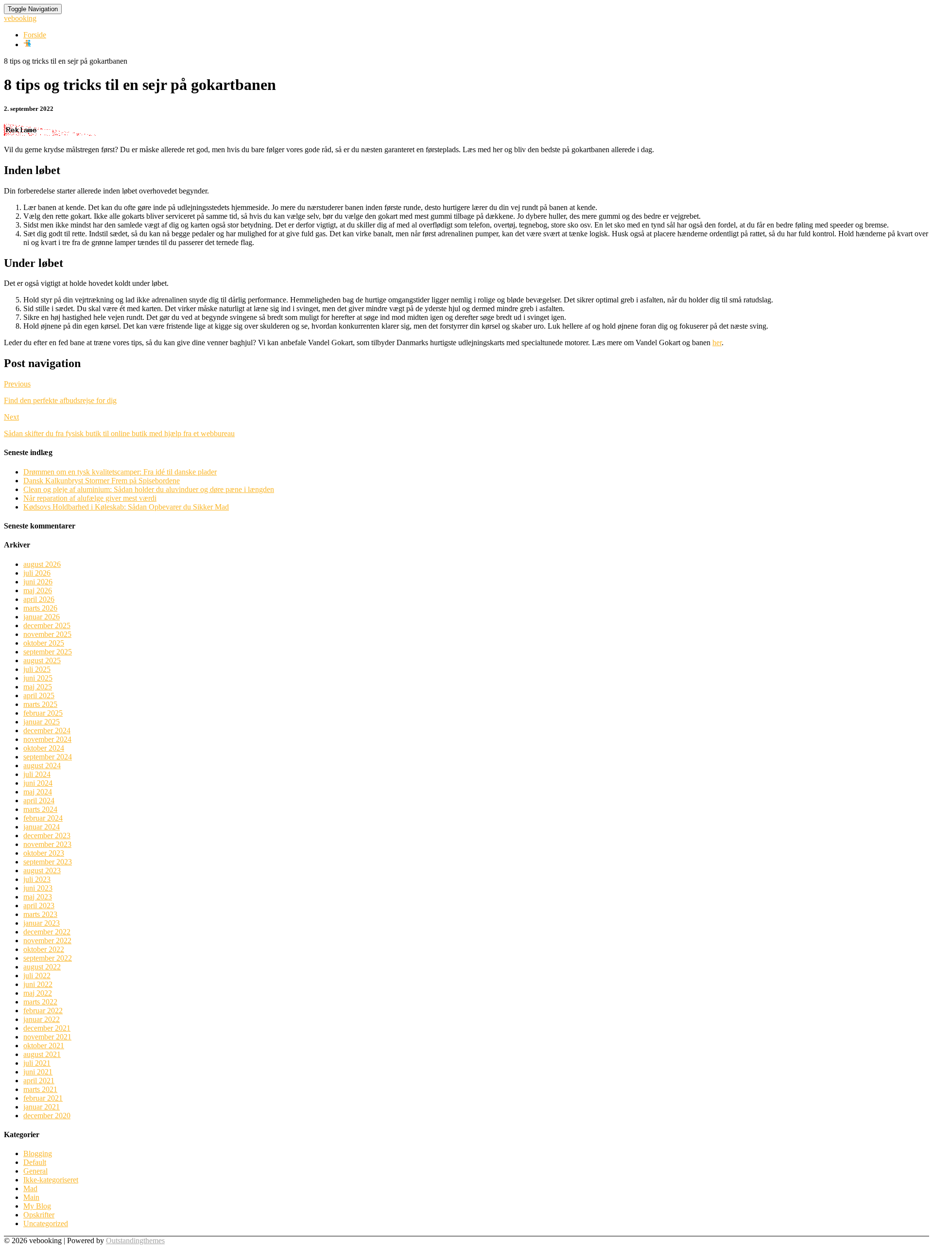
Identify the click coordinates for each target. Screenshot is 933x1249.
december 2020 (46, 1115)
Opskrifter (38, 1215)
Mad (30, 1188)
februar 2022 (43, 1010)
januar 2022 (41, 1019)
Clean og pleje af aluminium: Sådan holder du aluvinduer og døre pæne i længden (148, 489)
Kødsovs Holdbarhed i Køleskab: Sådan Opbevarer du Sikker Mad (126, 507)
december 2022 (46, 932)
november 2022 (47, 940)
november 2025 (47, 634)
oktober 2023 (43, 853)
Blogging (37, 1153)
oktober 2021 (43, 1045)
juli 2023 (37, 879)
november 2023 (47, 844)
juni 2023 (37, 888)
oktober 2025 (43, 643)
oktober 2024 (43, 748)
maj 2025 (37, 687)
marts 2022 (40, 1002)
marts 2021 (40, 1089)
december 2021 (46, 1028)
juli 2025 (37, 669)
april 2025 (38, 695)
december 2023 (46, 835)
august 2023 (42, 870)
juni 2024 (37, 783)
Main (31, 1197)
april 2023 (38, 905)
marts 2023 (40, 914)
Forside (34, 35)
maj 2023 (37, 897)
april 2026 (38, 599)
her (717, 342)
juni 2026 (37, 582)
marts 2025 (40, 704)
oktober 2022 (43, 949)
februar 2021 (43, 1098)
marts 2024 (40, 809)
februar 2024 (43, 818)
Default (34, 1162)
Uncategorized (45, 1223)
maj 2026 (37, 590)
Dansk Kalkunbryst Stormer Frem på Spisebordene (101, 480)
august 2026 (42, 564)
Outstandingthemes (135, 1240)
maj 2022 (37, 993)
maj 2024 (37, 792)
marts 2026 (40, 608)
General (35, 1171)
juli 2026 (37, 573)
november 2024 (47, 739)
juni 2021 (37, 1072)
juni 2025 (37, 678)
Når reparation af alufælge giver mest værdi (89, 498)
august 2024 (42, 765)
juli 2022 (37, 975)
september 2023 (47, 862)
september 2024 (47, 757)
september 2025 (47, 652)
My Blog (37, 1206)
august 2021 (42, 1054)
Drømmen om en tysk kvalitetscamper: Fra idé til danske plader (120, 472)
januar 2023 (41, 923)
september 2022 (47, 958)
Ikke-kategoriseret (50, 1180)
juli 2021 (37, 1063)
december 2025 (46, 625)
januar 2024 (41, 827)
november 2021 (47, 1037)
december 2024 (46, 730)
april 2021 (38, 1080)
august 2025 (42, 660)
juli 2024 (37, 774)
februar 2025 (43, 713)
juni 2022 (37, 984)
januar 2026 (41, 617)
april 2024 (38, 800)
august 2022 (42, 967)
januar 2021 (41, 1107)
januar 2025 (41, 722)
